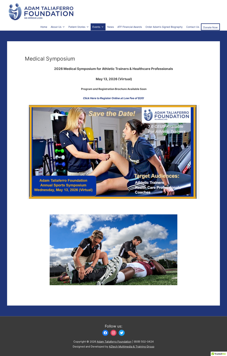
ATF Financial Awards (129, 26)
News (110, 26)
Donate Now (210, 27)
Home (43, 26)
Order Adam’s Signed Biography (164, 26)
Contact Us (192, 26)
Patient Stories (76, 26)
